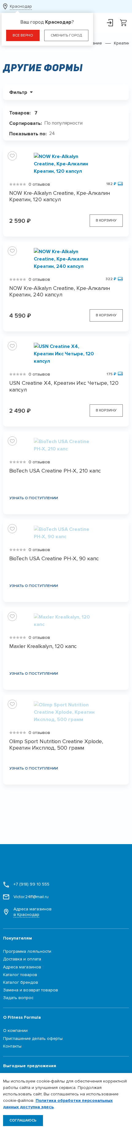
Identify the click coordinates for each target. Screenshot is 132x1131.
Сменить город (66, 35)
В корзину (106, 220)
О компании (15, 1030)
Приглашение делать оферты (33, 1038)
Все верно (23, 35)
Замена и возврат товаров (30, 990)
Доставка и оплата (22, 959)
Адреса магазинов (33, 911)
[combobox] (66, 123)
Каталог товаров (20, 974)
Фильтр (18, 92)
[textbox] (66, 123)
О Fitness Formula (22, 1017)
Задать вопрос (18, 997)
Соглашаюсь (23, 1120)
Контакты (12, 1046)
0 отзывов (39, 184)
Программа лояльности (27, 951)
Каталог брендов (20, 982)
